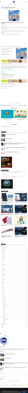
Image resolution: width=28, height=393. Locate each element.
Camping (15, 307)
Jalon (14, 266)
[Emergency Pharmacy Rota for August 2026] (3, 153)
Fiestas (14, 299)
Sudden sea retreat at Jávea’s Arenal (11, 134)
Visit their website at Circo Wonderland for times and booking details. (9, 70)
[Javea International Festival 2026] (7, 114)
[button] (2, 115)
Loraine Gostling (5, 8)
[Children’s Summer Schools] (20, 114)
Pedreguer (14, 279)
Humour (14, 284)
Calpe (14, 261)
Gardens (15, 312)
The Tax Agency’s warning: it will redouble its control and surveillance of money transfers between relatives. (6, 237)
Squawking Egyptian (9, 138)
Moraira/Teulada (14, 274)
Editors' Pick (14, 282)
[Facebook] (11, 389)
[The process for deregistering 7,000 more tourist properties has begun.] (7, 220)
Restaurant (14, 322)
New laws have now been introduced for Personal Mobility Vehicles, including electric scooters (7, 214)
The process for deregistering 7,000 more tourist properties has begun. (7, 225)
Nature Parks (15, 317)
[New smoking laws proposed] (21, 220)
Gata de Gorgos (14, 264)
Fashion (14, 289)
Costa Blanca (14, 251)
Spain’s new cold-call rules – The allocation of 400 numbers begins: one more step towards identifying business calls (7, 203)
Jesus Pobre (14, 269)
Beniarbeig (14, 254)
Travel (14, 292)
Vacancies (14, 327)
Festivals (15, 310)
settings (20, 392)
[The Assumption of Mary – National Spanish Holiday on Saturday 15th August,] (3, 148)
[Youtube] (26, 2)
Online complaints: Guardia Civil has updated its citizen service (20, 214)
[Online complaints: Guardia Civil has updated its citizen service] (21, 209)
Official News (14, 302)
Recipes (14, 325)
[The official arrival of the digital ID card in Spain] (21, 197)
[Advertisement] (14, 40)
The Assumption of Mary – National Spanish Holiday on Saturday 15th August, (15, 148)
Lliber (14, 272)
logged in (5, 126)
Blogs (14, 246)
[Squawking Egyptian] (3, 139)
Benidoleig (14, 256)
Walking (15, 320)
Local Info (14, 294)
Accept (24, 391)
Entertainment (14, 297)
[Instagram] (25, 2)
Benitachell (14, 259)
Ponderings (14, 249)
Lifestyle (14, 287)
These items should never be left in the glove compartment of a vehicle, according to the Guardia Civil (20, 237)
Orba (14, 277)
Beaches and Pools (15, 305)
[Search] (27, 2)
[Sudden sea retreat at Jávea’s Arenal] (3, 135)
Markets (15, 315)
